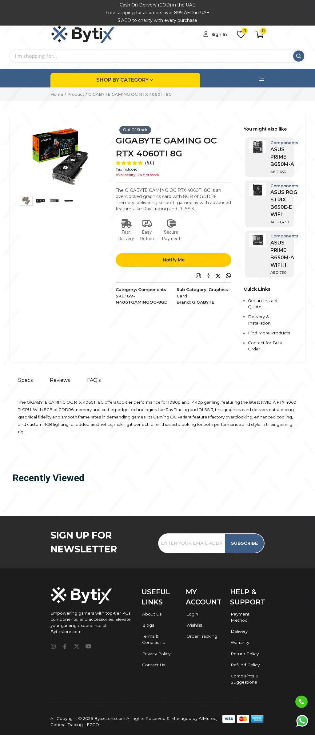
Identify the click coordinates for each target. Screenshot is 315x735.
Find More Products (269, 332)
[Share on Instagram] (198, 275)
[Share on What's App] (228, 276)
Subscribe (244, 543)
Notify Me (174, 260)
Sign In (219, 34)
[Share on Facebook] (208, 275)
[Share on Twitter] (218, 275)
